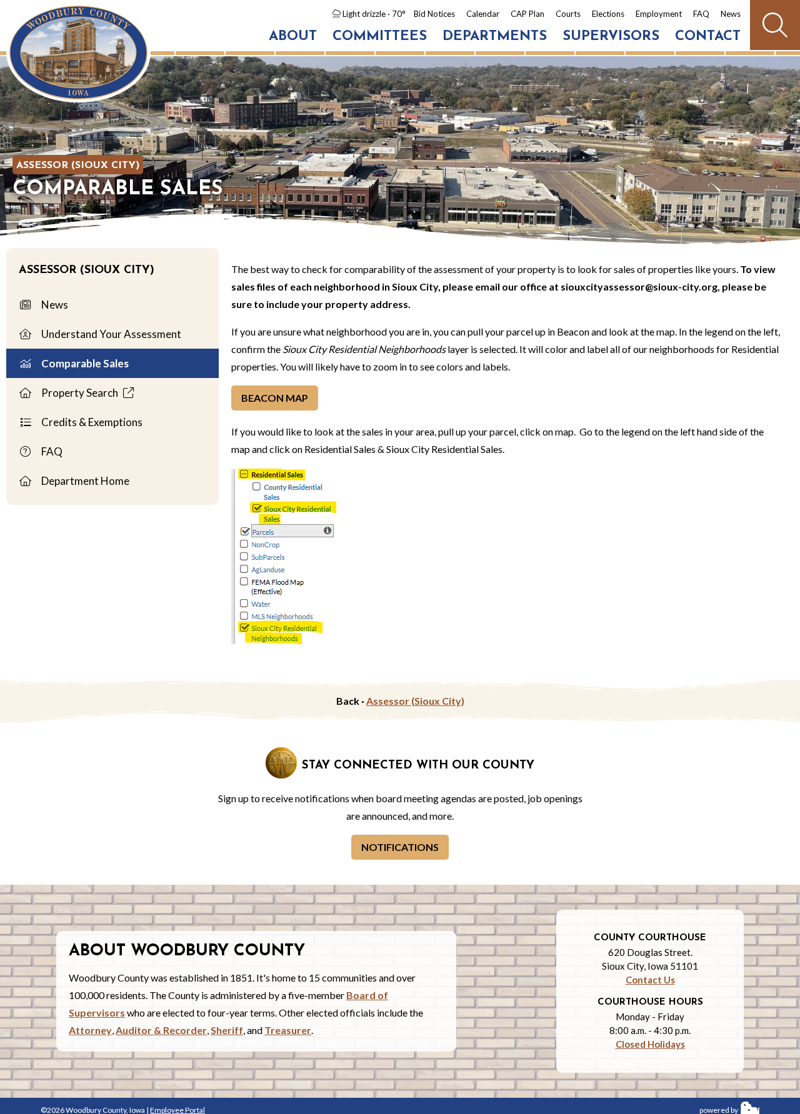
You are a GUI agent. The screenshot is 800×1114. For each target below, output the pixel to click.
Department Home (84, 480)
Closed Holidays (650, 1044)
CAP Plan (527, 14)
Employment (659, 14)
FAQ (701, 14)
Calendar (482, 14)
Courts (568, 14)
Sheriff (227, 1030)
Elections (608, 14)
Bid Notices (434, 14)
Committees (379, 36)
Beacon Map (274, 398)
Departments (494, 36)
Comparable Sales (84, 363)
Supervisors (610, 36)
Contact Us (650, 979)
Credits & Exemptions (90, 422)
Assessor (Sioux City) (77, 166)
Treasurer (287, 1030)
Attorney (90, 1030)
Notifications (400, 847)
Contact (708, 36)
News (731, 14)
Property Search (79, 392)
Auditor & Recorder (161, 1030)
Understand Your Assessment (110, 334)
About (293, 36)
